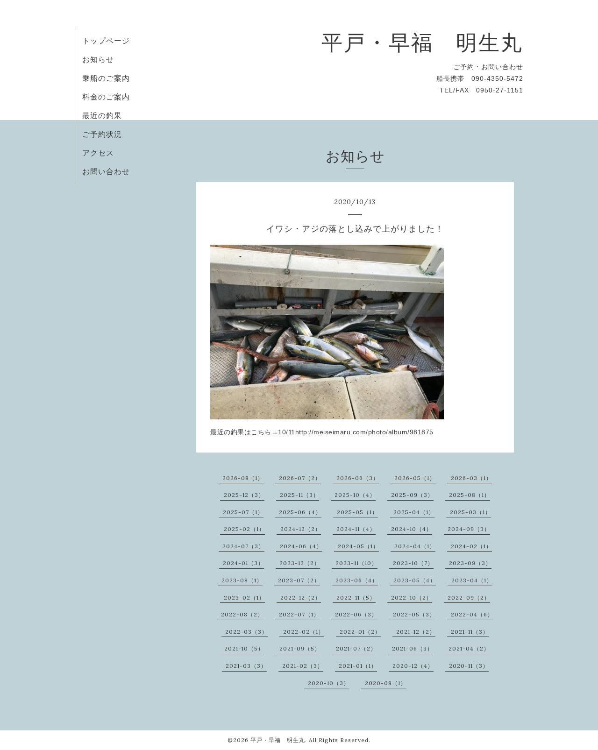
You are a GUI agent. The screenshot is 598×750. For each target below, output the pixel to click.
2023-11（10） (356, 562)
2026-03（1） (471, 477)
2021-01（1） (358, 665)
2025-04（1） (413, 512)
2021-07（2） (356, 648)
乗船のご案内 (106, 78)
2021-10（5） (244, 648)
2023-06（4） (356, 580)
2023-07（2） (299, 580)
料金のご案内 (106, 96)
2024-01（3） (243, 562)
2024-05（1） (358, 546)
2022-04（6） (472, 614)
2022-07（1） (299, 614)
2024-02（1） (471, 546)
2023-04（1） (471, 580)
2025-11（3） (299, 494)
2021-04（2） (469, 648)
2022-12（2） (300, 597)
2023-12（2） (299, 562)
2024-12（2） (300, 528)
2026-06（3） (357, 477)
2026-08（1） (242, 477)
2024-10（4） (411, 528)
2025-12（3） (244, 494)
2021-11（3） (470, 631)
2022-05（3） (414, 614)
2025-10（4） (355, 494)
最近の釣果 (102, 115)
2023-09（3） (470, 562)
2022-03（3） (246, 631)
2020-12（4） (413, 665)
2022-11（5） (356, 597)
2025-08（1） (469, 494)
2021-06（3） (412, 648)
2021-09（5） (299, 648)
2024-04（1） (414, 546)
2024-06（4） (301, 546)
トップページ (106, 40)
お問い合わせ (106, 171)
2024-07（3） (243, 546)
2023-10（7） (413, 562)
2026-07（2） (300, 477)
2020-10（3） (328, 682)
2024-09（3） (469, 528)
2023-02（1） (244, 597)
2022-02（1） (303, 631)
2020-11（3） (469, 665)
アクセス (98, 152)
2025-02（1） (244, 528)
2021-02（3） (302, 665)
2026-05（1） (414, 477)
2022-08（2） (242, 614)
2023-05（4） (414, 580)
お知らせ (98, 59)
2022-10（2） (411, 597)
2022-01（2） (360, 631)
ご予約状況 (102, 134)
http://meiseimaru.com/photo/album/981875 (364, 432)
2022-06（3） (356, 614)
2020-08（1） (385, 682)
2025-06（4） (300, 512)
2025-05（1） (357, 512)
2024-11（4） (356, 528)
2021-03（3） (246, 665)
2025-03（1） (470, 512)
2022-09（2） (469, 597)
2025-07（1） (243, 512)
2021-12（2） (415, 631)
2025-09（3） (412, 494)
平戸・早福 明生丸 (422, 42)
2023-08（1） (242, 580)
